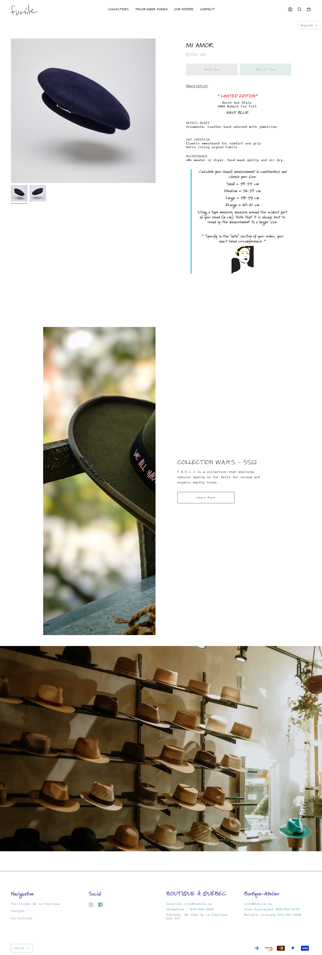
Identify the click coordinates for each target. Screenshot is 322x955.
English (20, 948)
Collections (22, 918)
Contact (18, 911)
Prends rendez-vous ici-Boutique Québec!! (161, 748)
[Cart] (308, 9)
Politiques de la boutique (35, 904)
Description (197, 86)
